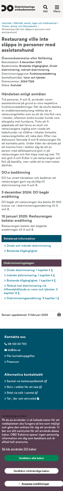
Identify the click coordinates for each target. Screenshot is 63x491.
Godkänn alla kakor (31, 458)
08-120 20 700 (17, 344)
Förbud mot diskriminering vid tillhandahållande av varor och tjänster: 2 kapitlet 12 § (31, 289)
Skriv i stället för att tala (22, 387)
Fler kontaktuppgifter (21, 356)
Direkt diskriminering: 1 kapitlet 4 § (30, 270)
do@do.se (14, 350)
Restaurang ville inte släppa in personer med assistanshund (26, 31)
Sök (45, 11)
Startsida (6, 23)
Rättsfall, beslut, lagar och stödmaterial (35, 23)
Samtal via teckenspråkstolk (25, 381)
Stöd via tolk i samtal (20, 392)
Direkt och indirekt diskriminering (29, 245)
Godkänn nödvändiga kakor (32, 471)
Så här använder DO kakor (19, 449)
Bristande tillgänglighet (22, 251)
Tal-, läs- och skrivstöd (21, 398)
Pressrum (13, 361)
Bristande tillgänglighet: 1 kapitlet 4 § (31, 280)
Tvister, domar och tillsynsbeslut (19, 26)
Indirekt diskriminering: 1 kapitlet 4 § (31, 275)
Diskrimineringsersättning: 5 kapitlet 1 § (33, 298)
